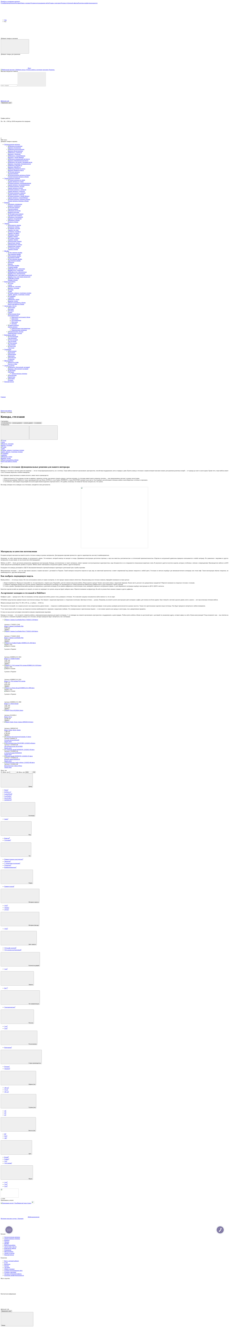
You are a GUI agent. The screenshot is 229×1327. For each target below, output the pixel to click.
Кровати (6, 202)
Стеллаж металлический (11, 740)
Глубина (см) (32, 1107)
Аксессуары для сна (10, 306)
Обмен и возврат (25, 3)
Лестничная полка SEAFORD (13, 746)
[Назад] (1, 463)
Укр (5, 20)
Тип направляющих (33, 1003)
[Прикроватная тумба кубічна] (116, 762)
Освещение (7, 349)
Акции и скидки (9, 365)
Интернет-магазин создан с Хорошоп (12, 1218)
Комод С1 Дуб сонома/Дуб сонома (14, 681)
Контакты (7, 3)
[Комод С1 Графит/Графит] (116, 643)
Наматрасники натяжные (19, 330)
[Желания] (114, 31)
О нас (2, 3)
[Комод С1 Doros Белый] (116, 688)
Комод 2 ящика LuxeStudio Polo (13, 626)
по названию (37, 423)
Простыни (14, 322)
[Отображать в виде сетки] (15, 432)
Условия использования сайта (40, 3)
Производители (9, 381)
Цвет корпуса (32, 944)
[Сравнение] (15, 46)
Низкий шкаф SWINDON (12, 759)
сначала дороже (28, 423)
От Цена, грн (5, 772)
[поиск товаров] (32, 79)
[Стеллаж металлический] (116, 737)
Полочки (30, 1023)
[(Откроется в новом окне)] (33, 1203)
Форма (30, 883)
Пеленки (14, 323)
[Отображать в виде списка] (43, 432)
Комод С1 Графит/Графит (12, 658)
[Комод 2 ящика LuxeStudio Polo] (116, 620)
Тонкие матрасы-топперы (12, 178)
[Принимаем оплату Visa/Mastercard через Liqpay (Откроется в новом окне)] (16, 1203)
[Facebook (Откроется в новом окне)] (41, 17)
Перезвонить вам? (6, 102)
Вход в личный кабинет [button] (11, 1261)
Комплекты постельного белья (20, 317)
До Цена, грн (21, 772)
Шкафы (6, 251)
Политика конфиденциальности (88, 3)
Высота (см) (31, 1130)
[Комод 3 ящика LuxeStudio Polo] (116, 631)
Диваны (6, 223)
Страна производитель (34, 1063)
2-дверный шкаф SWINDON (13, 753)
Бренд (30, 786)
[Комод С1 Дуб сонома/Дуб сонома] (116, 665)
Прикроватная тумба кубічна (13, 766)
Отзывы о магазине (55, 3)
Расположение (32, 1044)
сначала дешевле (17, 423)
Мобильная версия (33, 1217)
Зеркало (30, 984)
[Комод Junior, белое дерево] (116, 722)
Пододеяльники (16, 320)
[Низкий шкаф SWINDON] (116, 756)
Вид (29, 834)
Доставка (17, 3)
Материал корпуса (33, 902)
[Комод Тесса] (116, 710)
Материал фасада (33, 925)
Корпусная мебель (9, 281)
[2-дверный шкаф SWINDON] (116, 749)
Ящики (30, 1178)
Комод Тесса (8, 717)
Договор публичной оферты (69, 3)
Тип (29, 856)
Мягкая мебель (8, 360)
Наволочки (14, 319)
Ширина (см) (31, 1084)
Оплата (12, 3)
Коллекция (31, 815)
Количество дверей (33, 965)
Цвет (29, 1153)
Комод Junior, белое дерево (12, 730)
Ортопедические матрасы (12, 144)
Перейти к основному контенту (10, 1)
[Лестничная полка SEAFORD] (116, 743)
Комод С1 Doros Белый (11, 703)
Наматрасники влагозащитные (20, 328)
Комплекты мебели (10, 335)
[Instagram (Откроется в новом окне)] (14, 17)
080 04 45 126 (5, 101)
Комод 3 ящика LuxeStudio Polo (13, 637)
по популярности (6, 423)
